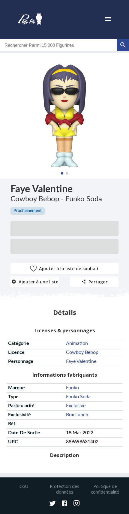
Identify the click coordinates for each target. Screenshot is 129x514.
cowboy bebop (82, 352)
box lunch (77, 414)
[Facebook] (64, 504)
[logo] (30, 19)
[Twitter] (52, 504)
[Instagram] (76, 504)
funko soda (78, 396)
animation (77, 343)
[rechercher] (123, 45)
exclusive (76, 405)
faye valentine (81, 361)
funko (72, 387)
